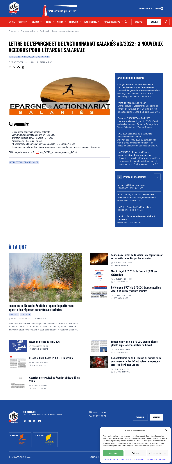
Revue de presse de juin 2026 (44, 341)
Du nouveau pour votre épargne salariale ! (31, 132)
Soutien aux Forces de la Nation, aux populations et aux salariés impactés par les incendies (137, 256)
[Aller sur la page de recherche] (126, 22)
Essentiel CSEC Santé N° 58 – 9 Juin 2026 (51, 358)
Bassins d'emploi (91, 21)
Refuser (135, 453)
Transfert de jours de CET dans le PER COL (32, 138)
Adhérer (154, 21)
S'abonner (140, 22)
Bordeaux (13, 315)
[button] (166, 430)
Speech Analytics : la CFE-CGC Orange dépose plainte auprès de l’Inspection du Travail (134, 343)
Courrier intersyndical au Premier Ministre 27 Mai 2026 (54, 379)
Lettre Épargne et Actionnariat (23, 162)
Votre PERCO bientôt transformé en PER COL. (33, 135)
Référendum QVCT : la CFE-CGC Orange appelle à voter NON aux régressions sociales (136, 289)
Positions (21, 21)
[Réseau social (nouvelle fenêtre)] (25, 421)
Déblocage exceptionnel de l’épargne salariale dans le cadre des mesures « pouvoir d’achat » (55, 147)
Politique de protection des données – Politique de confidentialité (142, 459)
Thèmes (48, 21)
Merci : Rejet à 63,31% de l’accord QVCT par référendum (134, 272)
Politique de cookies (110, 459)
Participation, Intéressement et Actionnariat (59, 31)
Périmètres (73, 21)
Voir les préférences (157, 453)
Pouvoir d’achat (28, 31)
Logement (25, 315)
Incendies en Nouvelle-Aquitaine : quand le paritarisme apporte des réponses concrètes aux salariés (41, 307)
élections (35, 21)
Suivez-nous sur (146, 8)
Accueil (12, 21)
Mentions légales (98, 457)
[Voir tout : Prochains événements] (157, 177)
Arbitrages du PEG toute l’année (27, 141)
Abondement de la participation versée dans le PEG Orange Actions (43, 144)
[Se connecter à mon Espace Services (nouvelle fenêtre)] (166, 22)
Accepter (113, 453)
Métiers (60, 21)
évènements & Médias (112, 21)
